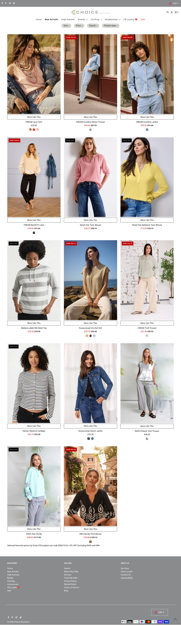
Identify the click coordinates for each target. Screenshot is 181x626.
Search (67, 568)
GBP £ (176, 3)
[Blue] (94, 335)
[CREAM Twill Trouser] (147, 280)
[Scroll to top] (175, 619)
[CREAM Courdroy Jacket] (147, 74)
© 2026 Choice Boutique (18, 622)
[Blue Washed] (34, 232)
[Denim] (88, 438)
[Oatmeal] (30, 129)
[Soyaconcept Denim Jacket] (90, 383)
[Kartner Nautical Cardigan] (34, 383)
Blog (66, 590)
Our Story (125, 568)
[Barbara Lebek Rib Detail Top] (34, 280)
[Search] (167, 12)
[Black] (90, 541)
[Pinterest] (6, 3)
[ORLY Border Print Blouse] (90, 486)
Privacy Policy (70, 581)
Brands (81, 19)
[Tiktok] (14, 3)
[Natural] (147, 335)
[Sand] (86, 335)
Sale (143, 19)
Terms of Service (71, 587)
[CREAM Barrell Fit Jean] (34, 177)
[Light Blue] (90, 129)
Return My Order (71, 571)
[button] (66, 26)
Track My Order (71, 578)
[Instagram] (9, 3)
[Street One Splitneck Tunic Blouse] (147, 177)
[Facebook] (2, 3)
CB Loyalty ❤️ (130, 19)
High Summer (68, 19)
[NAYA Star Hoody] (34, 486)
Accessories (111, 19)
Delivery (67, 575)
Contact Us (126, 575)
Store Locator (127, 571)
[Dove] (147, 438)
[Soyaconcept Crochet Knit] (90, 280)
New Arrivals (51, 19)
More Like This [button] (34, 117)
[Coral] (90, 335)
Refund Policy (70, 584)
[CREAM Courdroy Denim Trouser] (90, 74)
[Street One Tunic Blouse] (90, 177)
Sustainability (127, 578)
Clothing (95, 19)
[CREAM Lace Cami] (34, 74)
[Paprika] (34, 129)
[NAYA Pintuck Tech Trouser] (147, 383)
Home (39, 19)
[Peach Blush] (37, 129)
